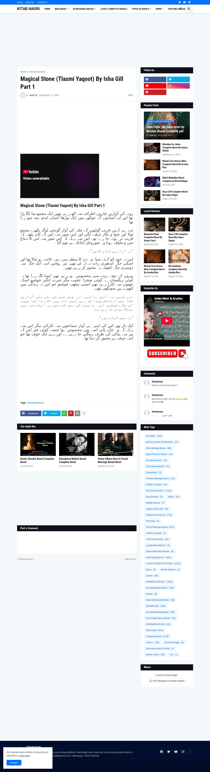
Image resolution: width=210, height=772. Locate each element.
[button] (181, 9)
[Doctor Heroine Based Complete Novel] (38, 444)
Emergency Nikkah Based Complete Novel (72, 460)
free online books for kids (160, 648)
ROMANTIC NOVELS (159, 581)
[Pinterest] (71, 413)
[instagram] (178, 86)
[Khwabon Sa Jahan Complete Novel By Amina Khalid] (152, 148)
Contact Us (42, 2)
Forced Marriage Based (160, 527)
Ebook (173, 496)
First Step (152, 521)
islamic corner (155, 654)
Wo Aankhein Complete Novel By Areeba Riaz (177, 269)
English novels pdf (157, 509)
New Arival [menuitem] (60, 9)
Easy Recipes (154, 496)
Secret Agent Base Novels (161, 618)
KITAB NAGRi (28, 9)
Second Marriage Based (160, 612)
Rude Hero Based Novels (160, 600)
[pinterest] (189, 2)
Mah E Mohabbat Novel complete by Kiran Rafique (175, 179)
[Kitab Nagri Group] (178, 92)
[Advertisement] (105, 40)
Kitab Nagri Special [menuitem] (83, 9)
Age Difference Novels (159, 454)
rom (174, 654)
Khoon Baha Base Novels (160, 551)
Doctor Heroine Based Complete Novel (37, 460)
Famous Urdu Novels (159, 515)
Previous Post (26, 559)
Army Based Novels (157, 466)
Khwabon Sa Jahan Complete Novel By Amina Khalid (175, 147)
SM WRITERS (155, 606)
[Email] (77, 413)
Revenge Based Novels (160, 588)
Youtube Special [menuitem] (177, 9)
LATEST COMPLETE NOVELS (163, 563)
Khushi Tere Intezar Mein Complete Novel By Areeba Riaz (175, 164)
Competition (153, 472)
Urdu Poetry (154, 630)
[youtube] (184, 2)
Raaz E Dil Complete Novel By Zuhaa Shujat (175, 193)
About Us (30, 2)
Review (151, 594)
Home (19, 2)
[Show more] (84, 413)
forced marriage (174, 642)
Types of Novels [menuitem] (140, 9)
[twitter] (178, 79)
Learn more (24, 755)
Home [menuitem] (47, 9)
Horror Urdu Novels (157, 539)
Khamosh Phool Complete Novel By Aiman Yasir (153, 237)
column (152, 642)
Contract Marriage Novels (160, 478)
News (151, 569)
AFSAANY (154, 436)
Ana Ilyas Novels (156, 460)
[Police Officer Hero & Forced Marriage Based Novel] (115, 444)
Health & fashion (156, 533)
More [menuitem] (158, 9)
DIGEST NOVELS (156, 484)
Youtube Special (37, 72)
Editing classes (155, 503)
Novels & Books (170, 569)
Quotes (152, 575)
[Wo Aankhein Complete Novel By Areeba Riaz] (179, 256)
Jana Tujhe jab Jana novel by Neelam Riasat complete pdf (165, 129)
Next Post (130, 559)
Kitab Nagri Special (158, 557)
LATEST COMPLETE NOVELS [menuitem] (114, 9)
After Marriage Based (158, 448)
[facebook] (179, 2)
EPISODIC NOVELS (158, 490)
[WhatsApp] (64, 413)
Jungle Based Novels (158, 545)
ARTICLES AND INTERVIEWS (162, 442)
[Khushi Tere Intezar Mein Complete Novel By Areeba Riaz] (152, 165)
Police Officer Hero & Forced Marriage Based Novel (113, 460)
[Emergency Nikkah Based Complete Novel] (76, 444)
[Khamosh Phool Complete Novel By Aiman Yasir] (154, 224)
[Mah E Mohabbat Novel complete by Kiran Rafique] (152, 181)
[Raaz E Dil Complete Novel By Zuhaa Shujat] (152, 195)
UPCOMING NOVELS (158, 624)
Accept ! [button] (14, 762)
